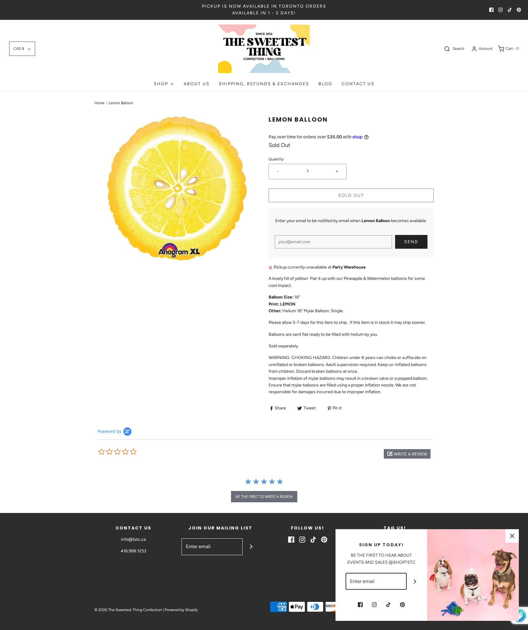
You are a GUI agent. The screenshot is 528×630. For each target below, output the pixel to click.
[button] (22, 49)
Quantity (276, 159)
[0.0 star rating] (131, 452)
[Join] (251, 546)
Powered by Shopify (181, 610)
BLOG (325, 83)
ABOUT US (197, 83)
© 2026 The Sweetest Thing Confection (128, 610)
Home (99, 103)
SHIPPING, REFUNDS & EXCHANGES (264, 83)
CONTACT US (358, 83)
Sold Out (351, 195)
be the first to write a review (264, 496)
